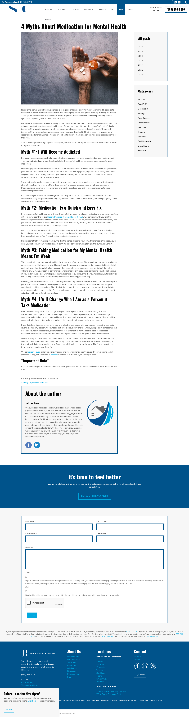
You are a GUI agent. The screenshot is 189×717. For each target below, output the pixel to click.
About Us (48, 9)
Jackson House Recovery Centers (111, 691)
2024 (140, 56)
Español (48, 19)
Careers (137, 659)
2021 (140, 70)
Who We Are (73, 656)
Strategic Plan (73, 674)
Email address (32, 533)
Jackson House (14, 9)
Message (29, 547)
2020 (140, 74)
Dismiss (9, 709)
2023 (140, 60)
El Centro (100, 664)
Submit (32, 615)
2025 (140, 51)
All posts (144, 38)
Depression (34, 382)
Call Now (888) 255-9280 (94, 496)
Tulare (99, 675)
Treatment (61, 9)
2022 (140, 65)
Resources (71, 671)
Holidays (142, 113)
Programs (75, 9)
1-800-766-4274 (132, 632)
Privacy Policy (27, 682)
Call (26, 587)
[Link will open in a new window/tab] (172, 2)
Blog (121, 9)
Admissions (88, 9)
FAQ (112, 9)
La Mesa (100, 661)
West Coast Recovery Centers (109, 694)
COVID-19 (142, 104)
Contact (130, 9)
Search (141, 674)
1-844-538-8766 (152, 636)
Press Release (144, 122)
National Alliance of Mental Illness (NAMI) (65, 217)
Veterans (142, 136)
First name (30, 521)
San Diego (100, 673)
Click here (32, 700)
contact (54, 354)
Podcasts (142, 150)
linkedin (37, 445)
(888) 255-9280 (176, 9)
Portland (100, 681)
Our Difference (73, 659)
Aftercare (102, 9)
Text (27, 572)
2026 (140, 46)
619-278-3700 (107, 636)
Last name (101, 521)
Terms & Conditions (29, 685)
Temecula (100, 667)
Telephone (101, 533)
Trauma (141, 132)
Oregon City (101, 678)
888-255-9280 (25, 2)
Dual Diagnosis (144, 141)
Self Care (44, 382)
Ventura (99, 670)
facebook (28, 445)
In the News (143, 146)
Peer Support (144, 118)
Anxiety (24, 382)
